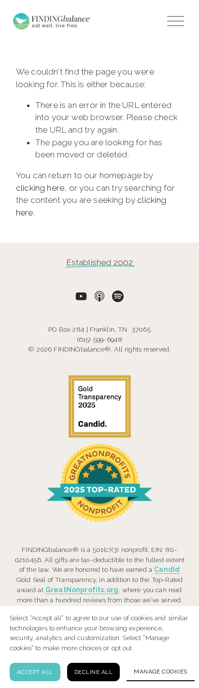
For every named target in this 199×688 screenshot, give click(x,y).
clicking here (40, 188)
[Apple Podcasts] (99, 296)
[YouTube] (81, 296)
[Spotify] (118, 296)
